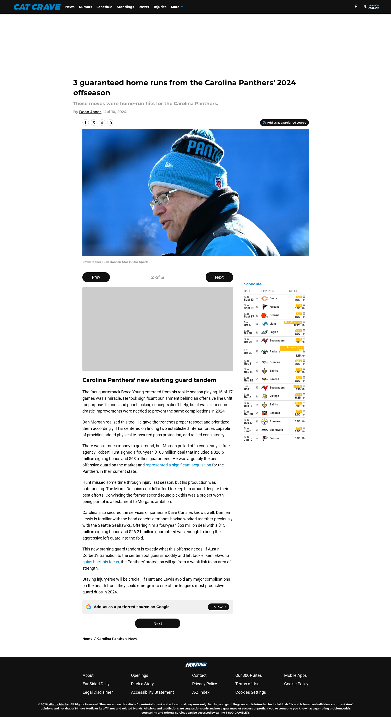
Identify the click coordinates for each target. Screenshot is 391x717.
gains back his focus (100, 561)
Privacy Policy (204, 683)
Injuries (160, 7)
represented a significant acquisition (178, 465)
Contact (199, 675)
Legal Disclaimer (98, 692)
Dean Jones (90, 112)
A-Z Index (201, 692)
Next (219, 277)
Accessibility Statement (152, 692)
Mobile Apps (295, 675)
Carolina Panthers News (117, 639)
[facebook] (356, 6)
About (88, 675)
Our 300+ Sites (248, 675)
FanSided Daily (96, 683)
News (69, 7)
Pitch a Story (142, 683)
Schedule (104, 7)
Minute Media (58, 704)
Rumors (85, 7)
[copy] (110, 122)
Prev (96, 277)
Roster (144, 7)
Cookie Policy (296, 683)
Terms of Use (247, 683)
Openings (139, 675)
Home (87, 639)
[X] (365, 6)
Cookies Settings (250, 692)
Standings (125, 7)
